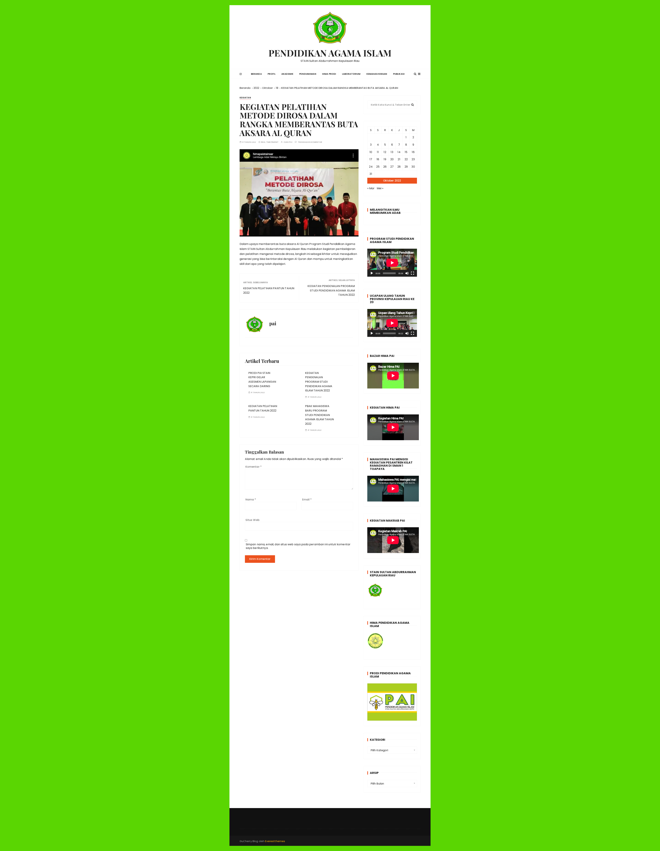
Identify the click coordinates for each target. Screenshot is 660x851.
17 (371, 159)
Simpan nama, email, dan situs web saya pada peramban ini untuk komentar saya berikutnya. (298, 546)
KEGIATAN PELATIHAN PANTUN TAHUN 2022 (268, 290)
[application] (392, 263)
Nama (250, 499)
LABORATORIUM (351, 74)
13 (392, 152)
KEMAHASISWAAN (376, 74)
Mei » (380, 188)
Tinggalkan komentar (310, 142)
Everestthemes (275, 841)
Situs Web (252, 520)
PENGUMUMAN (307, 74)
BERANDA (256, 74)
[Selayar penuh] (412, 273)
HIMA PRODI (329, 74)
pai (290, 142)
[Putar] (371, 273)
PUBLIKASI (399, 74)
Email (307, 499)
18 (378, 159)
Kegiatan (245, 97)
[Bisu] (407, 273)
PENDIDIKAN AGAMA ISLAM (329, 53)
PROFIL (272, 74)
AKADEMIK (287, 74)
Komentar (253, 467)
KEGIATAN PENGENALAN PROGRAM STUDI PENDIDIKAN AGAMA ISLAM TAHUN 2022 (331, 290)
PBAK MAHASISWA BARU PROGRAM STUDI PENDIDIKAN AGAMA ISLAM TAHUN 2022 (319, 415)
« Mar (371, 188)
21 (399, 159)
